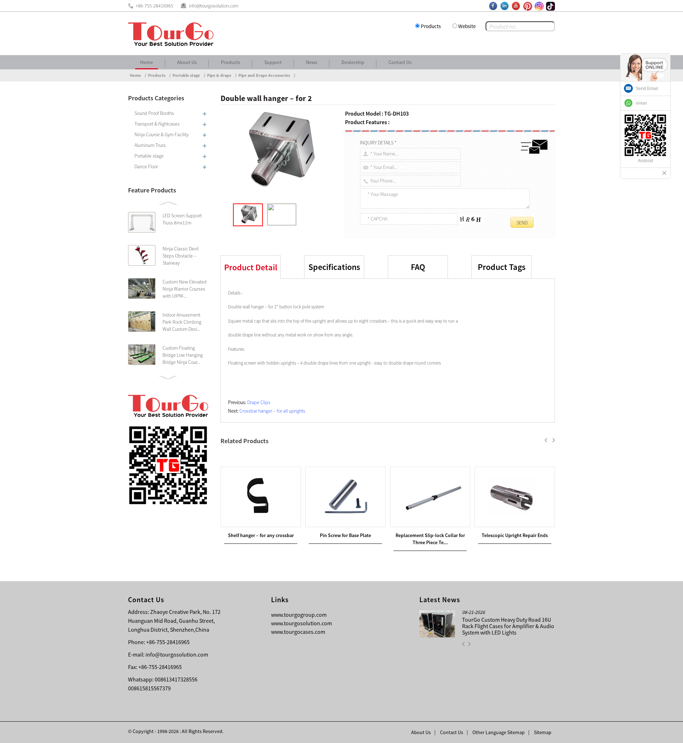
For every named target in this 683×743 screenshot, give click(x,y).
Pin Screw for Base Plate (345, 535)
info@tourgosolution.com (176, 654)
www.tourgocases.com (298, 631)
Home (146, 62)
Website (467, 26)
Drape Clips (258, 402)
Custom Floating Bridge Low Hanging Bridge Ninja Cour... (183, 355)
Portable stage (186, 75)
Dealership (353, 62)
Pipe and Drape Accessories (264, 75)
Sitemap (542, 732)
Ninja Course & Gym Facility (161, 134)
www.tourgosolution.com (301, 623)
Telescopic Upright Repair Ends (515, 535)
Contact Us (400, 62)
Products (431, 26)
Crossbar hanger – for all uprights (272, 411)
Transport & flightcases (157, 124)
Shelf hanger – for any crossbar (261, 535)
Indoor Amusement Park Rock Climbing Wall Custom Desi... (182, 322)
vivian (641, 103)
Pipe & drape (219, 75)
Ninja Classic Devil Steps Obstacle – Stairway (180, 255)
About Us (187, 62)
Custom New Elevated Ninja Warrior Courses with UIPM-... (185, 288)
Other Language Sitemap (498, 732)
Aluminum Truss (150, 145)
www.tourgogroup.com (299, 614)
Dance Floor (146, 166)
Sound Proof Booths (154, 113)
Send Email (647, 88)
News (311, 62)
